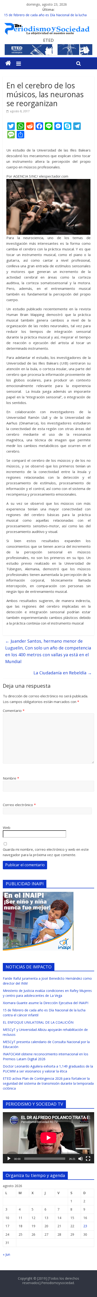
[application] (48, 1137)
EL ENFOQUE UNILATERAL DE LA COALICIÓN (38, 1022)
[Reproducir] (9, 1158)
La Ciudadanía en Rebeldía (62, 673)
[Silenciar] (80, 1158)
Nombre (11, 778)
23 (85, 1226)
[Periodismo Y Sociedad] (8, 63)
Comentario (13, 710)
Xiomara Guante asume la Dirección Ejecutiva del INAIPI (45, 1003)
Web (6, 827)
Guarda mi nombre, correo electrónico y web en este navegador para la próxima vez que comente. (46, 852)
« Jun (6, 1254)
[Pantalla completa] (88, 1158)
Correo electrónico (19, 804)
